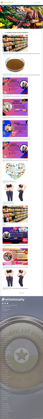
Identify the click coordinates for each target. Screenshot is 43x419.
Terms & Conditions (6, 309)
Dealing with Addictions (5, 334)
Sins (2, 401)
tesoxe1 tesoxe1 (8, 289)
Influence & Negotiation (5, 363)
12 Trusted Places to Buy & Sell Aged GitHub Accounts (15, 96)
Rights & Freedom (4, 393)
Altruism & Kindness (5, 321)
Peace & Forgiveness (5, 384)
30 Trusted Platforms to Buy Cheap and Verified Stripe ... (16, 245)
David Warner (8, 268)
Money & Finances (4, 372)
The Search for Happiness (6, 407)
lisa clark (7, 182)
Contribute (22, 18)
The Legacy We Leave (5, 405)
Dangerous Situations (5, 332)
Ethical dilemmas (4, 344)
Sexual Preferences (5, 397)
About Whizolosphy (6, 306)
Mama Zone (8, 54)
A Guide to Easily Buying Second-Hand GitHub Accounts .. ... (16, 117)
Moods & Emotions (5, 374)
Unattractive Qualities (5, 414)
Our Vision (4, 308)
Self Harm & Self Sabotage (6, 395)
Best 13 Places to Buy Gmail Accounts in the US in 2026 (15, 160)
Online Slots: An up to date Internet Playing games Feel (15, 288)
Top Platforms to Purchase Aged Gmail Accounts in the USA (16, 139)
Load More (21, 292)
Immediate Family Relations (6, 361)
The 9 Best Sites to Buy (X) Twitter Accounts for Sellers (15, 267)
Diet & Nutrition (9, 52)
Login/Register (36, 2)
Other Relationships (5, 378)
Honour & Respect (4, 355)
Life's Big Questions (5, 367)
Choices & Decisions (5, 327)
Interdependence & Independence (7, 365)
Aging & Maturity (4, 319)
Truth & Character (5, 412)
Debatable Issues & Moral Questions (7, 336)
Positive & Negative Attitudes (6, 391)
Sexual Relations (4, 399)
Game (4, 224)
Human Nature (4, 357)
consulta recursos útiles (8, 203)
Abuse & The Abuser (5, 313)
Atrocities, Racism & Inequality (6, 323)
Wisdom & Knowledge (5, 416)
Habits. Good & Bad (5, 353)
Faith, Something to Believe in (6, 348)
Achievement (4, 315)
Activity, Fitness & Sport (5, 317)
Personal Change (4, 386)
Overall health (4, 380)
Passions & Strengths (5, 382)
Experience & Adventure (5, 346)
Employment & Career (5, 342)
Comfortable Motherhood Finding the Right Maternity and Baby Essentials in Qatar (22, 53)
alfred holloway (8, 204)
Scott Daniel (8, 97)
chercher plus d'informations (9, 181)
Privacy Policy (5, 310)
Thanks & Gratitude (5, 403)
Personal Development (5, 388)
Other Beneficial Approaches (6, 376)
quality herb (8, 76)
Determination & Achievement (7, 338)
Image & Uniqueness (5, 359)
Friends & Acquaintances (6, 351)
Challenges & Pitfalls (5, 325)
